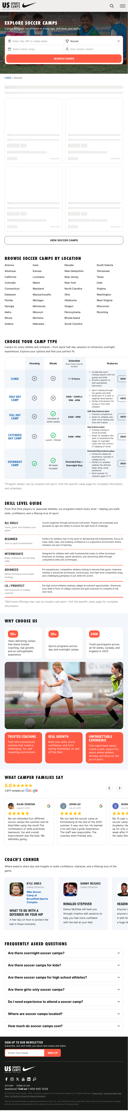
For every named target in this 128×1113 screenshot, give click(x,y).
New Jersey (71, 276)
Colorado (10, 282)
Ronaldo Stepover (77, 904)
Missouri (38, 312)
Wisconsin (103, 306)
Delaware (10, 294)
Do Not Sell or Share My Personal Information (28, 1096)
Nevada (69, 265)
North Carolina (73, 288)
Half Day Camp (15, 398)
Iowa (35, 265)
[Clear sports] (118, 41)
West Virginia (104, 300)
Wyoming (102, 312)
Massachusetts (42, 294)
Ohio (67, 294)
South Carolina (73, 323)
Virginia (101, 288)
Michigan (38, 300)
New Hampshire (74, 271)
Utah (99, 282)
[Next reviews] (119, 788)
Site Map (9, 1085)
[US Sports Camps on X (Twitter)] (17, 1079)
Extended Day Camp (15, 436)
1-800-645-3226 (38, 1088)
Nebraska (38, 323)
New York (70, 282)
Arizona (9, 265)
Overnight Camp (15, 463)
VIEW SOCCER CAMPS (64, 240)
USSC (8, 78)
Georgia (9, 306)
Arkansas (10, 271)
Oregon (69, 306)
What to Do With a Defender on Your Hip (26, 912)
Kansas (37, 271)
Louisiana (38, 276)
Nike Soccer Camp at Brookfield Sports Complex (37, 897)
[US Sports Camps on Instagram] (12, 1079)
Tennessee (103, 271)
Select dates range (24, 49)
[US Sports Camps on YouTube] (23, 1079)
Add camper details (81, 49)
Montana (38, 317)
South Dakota (105, 265)
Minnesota (39, 306)
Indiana (9, 323)
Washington (104, 294)
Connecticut (12, 288)
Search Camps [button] (64, 58)
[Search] (112, 6)
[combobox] (37, 41)
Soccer (74, 41)
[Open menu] (122, 6)
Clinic (15, 379)
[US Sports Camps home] (19, 6)
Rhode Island (72, 317)
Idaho (8, 312)
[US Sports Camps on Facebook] (6, 1079)
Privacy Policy (97, 1093)
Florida (9, 300)
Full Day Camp (15, 417)
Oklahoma (71, 300)
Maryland (38, 288)
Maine (36, 282)
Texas (100, 276)
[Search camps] (34, 1079)
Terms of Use (23, 1085)
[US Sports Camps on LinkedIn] (29, 1079)
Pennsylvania (72, 312)
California (10, 276)
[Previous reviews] (109, 788)
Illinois (8, 317)
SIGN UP (53, 1052)
